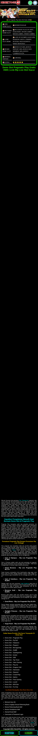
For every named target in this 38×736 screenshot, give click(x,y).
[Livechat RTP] (35, 4)
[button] (35, 3)
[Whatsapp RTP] (30, 4)
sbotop (14, 550)
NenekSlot (17, 729)
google (32, 722)
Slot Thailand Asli (24, 500)
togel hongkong (25, 583)
